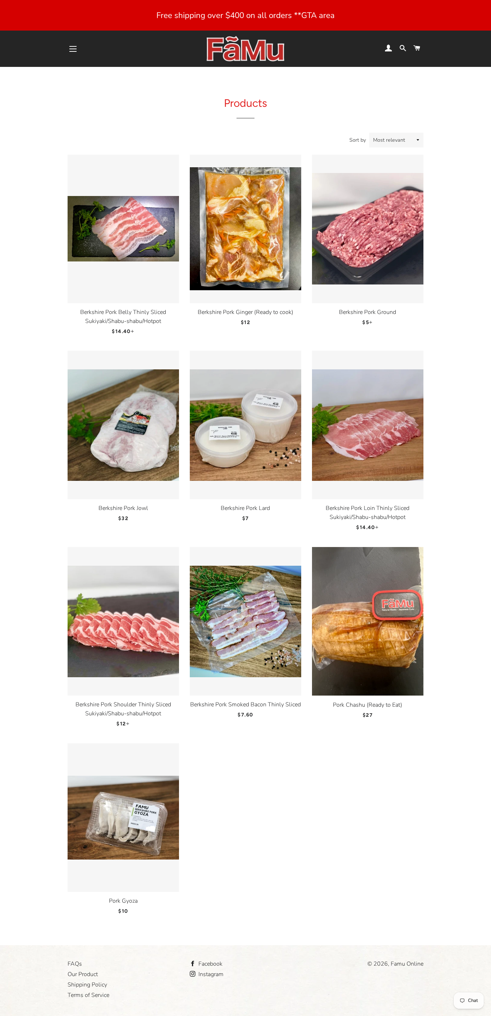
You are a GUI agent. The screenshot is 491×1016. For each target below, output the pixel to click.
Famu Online (407, 964)
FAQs (75, 964)
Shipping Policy (87, 985)
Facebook (209, 964)
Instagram (210, 974)
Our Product (83, 974)
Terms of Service (88, 995)
